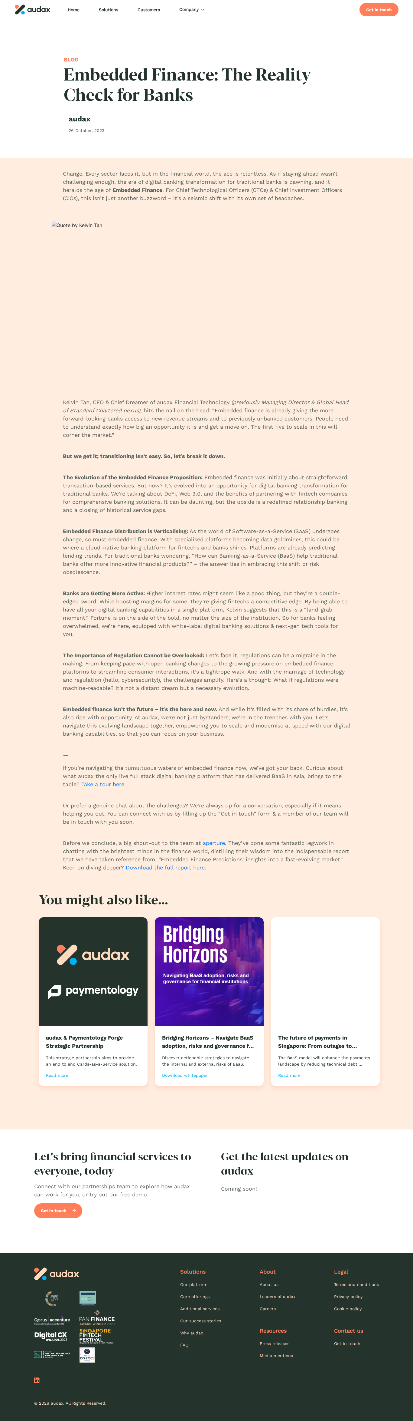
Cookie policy (348, 1308)
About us (269, 1284)
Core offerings (195, 1296)
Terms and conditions (356, 1284)
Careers (268, 1308)
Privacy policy (348, 1296)
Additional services (200, 1308)
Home (74, 9)
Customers (149, 9)
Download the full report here (165, 867)
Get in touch (379, 9)
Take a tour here (102, 784)
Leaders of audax (277, 1296)
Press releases (274, 1343)
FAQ (184, 1345)
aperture (214, 843)
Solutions (108, 9)
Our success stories (200, 1320)
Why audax (191, 1332)
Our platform (193, 1284)
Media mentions (276, 1355)
